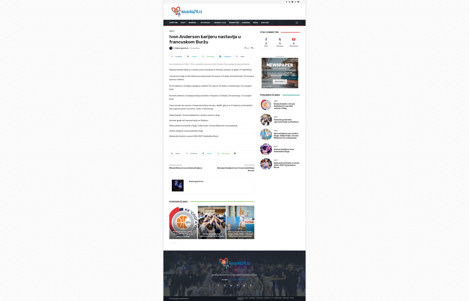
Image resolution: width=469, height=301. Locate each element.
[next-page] (174, 243)
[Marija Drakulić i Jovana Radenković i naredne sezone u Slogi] (183, 222)
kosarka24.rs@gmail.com (237, 280)
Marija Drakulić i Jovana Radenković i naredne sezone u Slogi (194, 115)
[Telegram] (292, 1)
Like (266, 38)
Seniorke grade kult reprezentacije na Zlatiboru (188, 120)
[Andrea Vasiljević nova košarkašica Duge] (266, 149)
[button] (297, 23)
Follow (280, 38)
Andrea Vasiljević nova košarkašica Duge (186, 131)
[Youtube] (298, 1)
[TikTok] (295, 1)
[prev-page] (170, 243)
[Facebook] (286, 1)
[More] (234, 153)
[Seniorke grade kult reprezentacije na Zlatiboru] (212, 222)
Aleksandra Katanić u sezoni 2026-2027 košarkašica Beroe (193, 136)
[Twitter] (250, 285)
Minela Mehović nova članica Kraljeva (185, 168)
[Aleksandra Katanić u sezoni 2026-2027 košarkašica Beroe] (266, 164)
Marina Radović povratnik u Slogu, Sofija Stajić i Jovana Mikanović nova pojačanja (203, 126)
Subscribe (294, 38)
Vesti (171, 31)
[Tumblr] (244, 285)
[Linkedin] (231, 285)
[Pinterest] (237, 285)
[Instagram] (289, 1)
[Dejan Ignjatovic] (171, 48)
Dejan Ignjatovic (182, 48)
